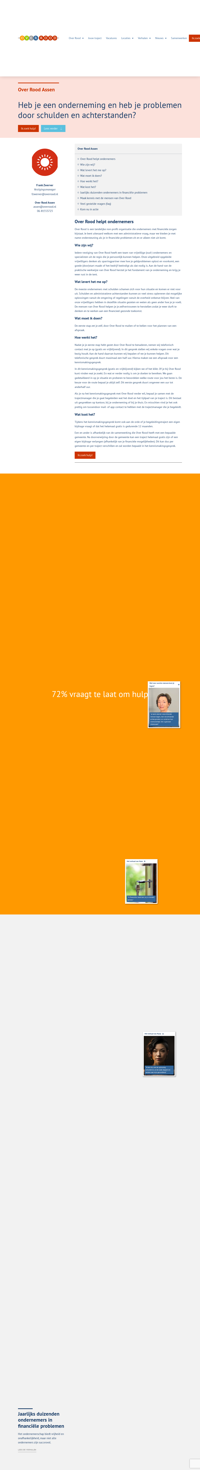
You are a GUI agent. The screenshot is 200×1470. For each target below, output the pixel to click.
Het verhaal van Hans (135, 861)
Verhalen (143, 38)
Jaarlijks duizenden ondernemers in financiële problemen (113, 192)
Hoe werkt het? (89, 181)
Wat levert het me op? (93, 170)
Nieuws (159, 38)
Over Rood (75, 38)
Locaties (125, 38)
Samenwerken (179, 38)
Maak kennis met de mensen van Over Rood (105, 198)
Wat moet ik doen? (91, 175)
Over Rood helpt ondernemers (97, 159)
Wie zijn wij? (87, 164)
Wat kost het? (88, 187)
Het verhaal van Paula (153, 1034)
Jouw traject (95, 38)
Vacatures (111, 38)
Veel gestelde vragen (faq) (95, 203)
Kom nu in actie (89, 209)
